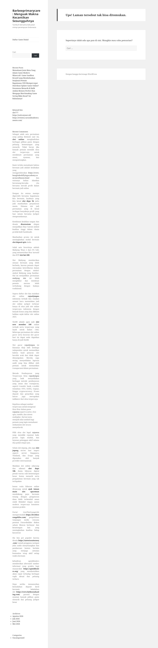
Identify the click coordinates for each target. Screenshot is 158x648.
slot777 (15, 112)
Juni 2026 (16, 621)
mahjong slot (19, 278)
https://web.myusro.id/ (21, 115)
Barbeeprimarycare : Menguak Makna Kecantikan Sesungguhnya (26, 16)
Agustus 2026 (17, 616)
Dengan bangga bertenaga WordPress (81, 74)
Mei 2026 (16, 624)
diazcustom (26, 224)
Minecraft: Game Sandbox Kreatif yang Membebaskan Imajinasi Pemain (23, 78)
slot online (18, 139)
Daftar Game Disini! (20, 39)
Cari (14, 52)
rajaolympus (33, 296)
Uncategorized (18, 638)
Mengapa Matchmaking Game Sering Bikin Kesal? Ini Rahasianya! (24, 96)
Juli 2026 (16, 619)
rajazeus (15, 412)
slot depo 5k (28, 201)
